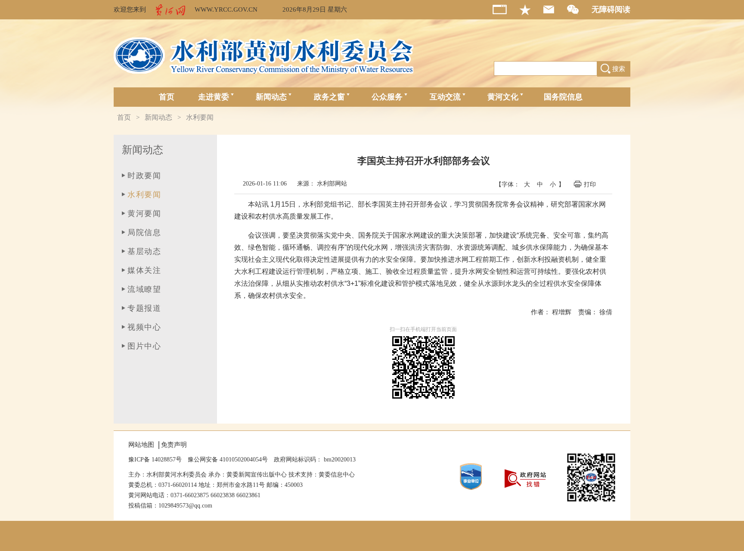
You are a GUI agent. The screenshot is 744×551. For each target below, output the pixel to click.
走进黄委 (213, 97)
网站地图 (141, 444)
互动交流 (445, 97)
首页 (166, 97)
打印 (591, 184)
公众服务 (387, 97)
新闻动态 (271, 97)
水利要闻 (200, 117)
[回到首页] (506, 9)
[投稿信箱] (555, 9)
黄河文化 (502, 97)
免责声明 (174, 444)
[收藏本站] (531, 9)
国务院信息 (563, 97)
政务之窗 (329, 97)
